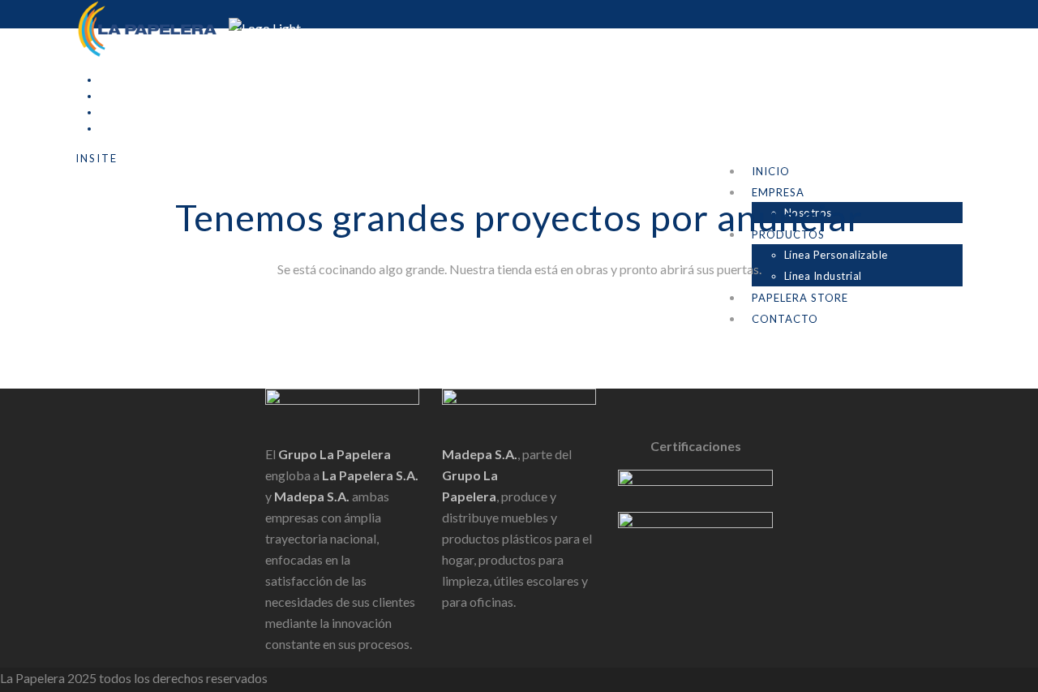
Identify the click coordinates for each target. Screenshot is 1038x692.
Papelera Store (800, 297)
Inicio (771, 171)
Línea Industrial (823, 275)
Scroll (16, 377)
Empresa (778, 192)
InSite (96, 158)
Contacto (785, 318)
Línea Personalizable (836, 254)
